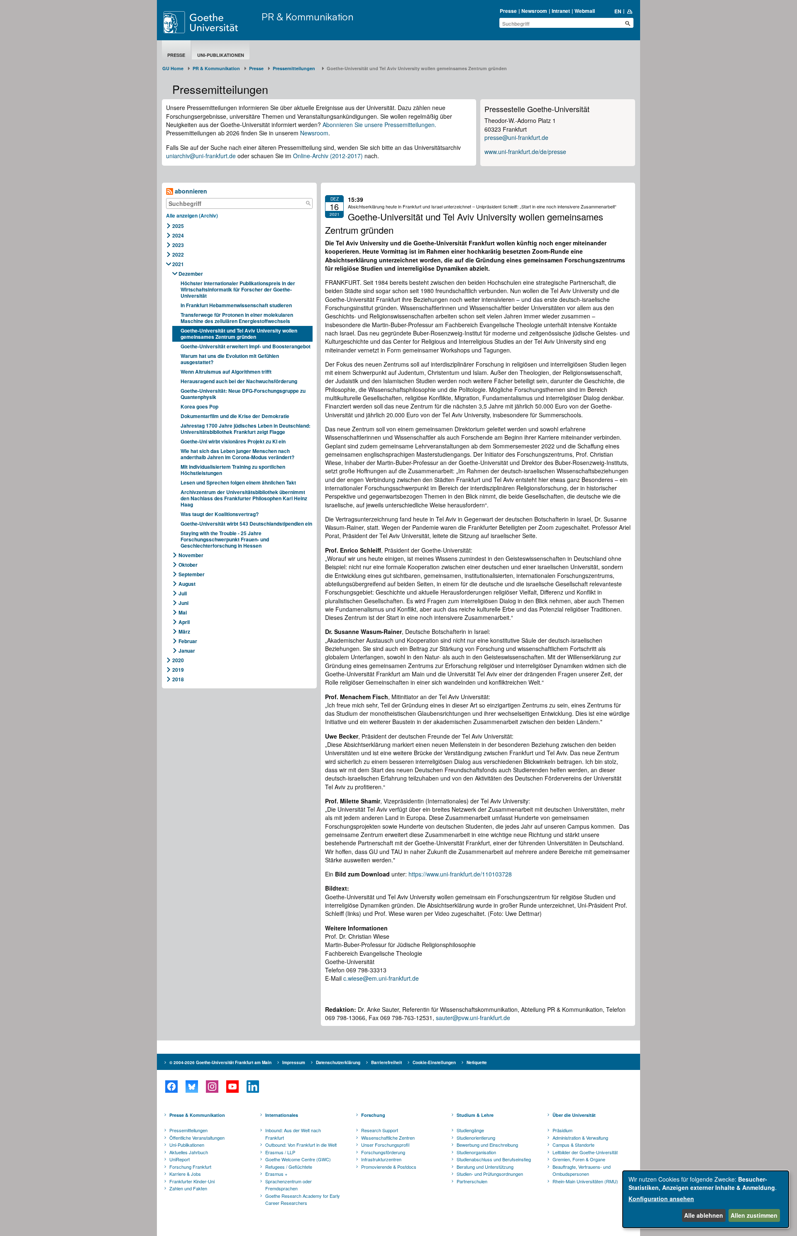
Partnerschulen (472, 1181)
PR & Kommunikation (308, 16)
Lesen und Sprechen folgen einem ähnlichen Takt (238, 482)
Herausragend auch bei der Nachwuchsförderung (239, 381)
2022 (178, 254)
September (191, 574)
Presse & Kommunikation (197, 1115)
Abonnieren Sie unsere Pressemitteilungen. (379, 124)
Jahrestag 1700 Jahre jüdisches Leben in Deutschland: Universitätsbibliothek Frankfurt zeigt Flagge (245, 429)
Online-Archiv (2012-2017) (328, 156)
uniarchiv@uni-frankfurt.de (201, 156)
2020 (178, 660)
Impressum (293, 1062)
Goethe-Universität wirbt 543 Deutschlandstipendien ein (246, 523)
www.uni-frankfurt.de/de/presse (525, 151)
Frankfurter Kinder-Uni (192, 1181)
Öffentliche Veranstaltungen (197, 1137)
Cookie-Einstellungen (434, 1062)
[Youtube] (232, 1086)
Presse (508, 11)
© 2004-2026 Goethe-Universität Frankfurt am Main (220, 1062)
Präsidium (562, 1130)
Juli (182, 593)
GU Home (172, 68)
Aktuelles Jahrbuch (188, 1152)
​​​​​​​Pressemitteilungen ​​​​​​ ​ (295, 68)
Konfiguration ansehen (661, 1198)
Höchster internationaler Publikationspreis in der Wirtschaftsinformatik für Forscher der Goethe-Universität (238, 289)
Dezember (190, 273)
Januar (186, 650)
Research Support (379, 1130)
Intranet (561, 11)
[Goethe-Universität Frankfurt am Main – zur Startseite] (210, 22)
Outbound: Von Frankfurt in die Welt (301, 1144)
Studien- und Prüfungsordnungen (490, 1173)
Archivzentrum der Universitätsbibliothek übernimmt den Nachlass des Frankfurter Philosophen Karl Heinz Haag (244, 498)
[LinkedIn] (252, 1086)
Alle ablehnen (703, 1215)
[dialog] (706, 1199)
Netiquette (477, 1062)
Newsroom (534, 11)
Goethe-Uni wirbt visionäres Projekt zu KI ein (233, 441)
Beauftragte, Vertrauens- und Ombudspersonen (582, 1170)
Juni (183, 603)
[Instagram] (212, 1086)
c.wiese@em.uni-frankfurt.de (381, 978)
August (187, 583)
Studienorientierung (476, 1137)
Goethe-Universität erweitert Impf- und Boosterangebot (245, 346)
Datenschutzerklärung (338, 1062)
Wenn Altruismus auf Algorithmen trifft (227, 371)
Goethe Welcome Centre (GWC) (298, 1159)
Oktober (188, 564)
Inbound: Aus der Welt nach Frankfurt (293, 1134)
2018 (178, 679)
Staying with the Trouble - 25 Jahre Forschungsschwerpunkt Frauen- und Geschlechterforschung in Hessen (225, 539)
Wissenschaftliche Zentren (388, 1137)
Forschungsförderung (383, 1152)
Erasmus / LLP (280, 1152)
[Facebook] (171, 1086)
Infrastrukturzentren (381, 1159)
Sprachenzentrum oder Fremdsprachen (288, 1185)
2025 (178, 226)
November (190, 555)
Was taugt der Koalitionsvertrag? (220, 514)
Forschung (373, 1115)
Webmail (585, 11)
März (184, 631)
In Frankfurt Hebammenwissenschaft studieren (236, 305)
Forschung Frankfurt (190, 1166)
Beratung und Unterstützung (485, 1166)
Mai (182, 612)
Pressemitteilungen (188, 1130)
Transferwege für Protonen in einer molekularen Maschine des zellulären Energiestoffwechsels (237, 318)
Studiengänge (470, 1130)
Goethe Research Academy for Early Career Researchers (302, 1199)
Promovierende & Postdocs (388, 1166)
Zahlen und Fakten (188, 1188)
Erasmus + (276, 1173)
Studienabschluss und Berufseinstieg (494, 1159)
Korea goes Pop (199, 406)
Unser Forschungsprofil (385, 1144)
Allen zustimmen (754, 1215)
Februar (187, 641)
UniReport (179, 1159)
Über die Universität (574, 1115)
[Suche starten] (627, 23)
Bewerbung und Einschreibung (487, 1144)
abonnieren (190, 191)
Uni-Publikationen (220, 55)
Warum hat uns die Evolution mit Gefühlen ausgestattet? (230, 359)
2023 (178, 245)
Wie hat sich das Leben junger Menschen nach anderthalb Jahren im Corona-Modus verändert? (238, 454)
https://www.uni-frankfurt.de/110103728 (460, 874)
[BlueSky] (191, 1086)
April (184, 622)
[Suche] (308, 203)
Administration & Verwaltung (580, 1137)
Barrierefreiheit (386, 1062)
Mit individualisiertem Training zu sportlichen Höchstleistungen (233, 470)
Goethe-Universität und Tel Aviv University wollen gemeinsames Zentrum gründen (239, 333)
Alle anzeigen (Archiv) (192, 215)
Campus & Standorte (573, 1144)
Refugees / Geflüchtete (288, 1166)
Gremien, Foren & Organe (579, 1159)
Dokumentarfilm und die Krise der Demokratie (235, 416)
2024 (178, 235)
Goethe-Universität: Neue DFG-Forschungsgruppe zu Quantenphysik (243, 394)
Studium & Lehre (475, 1115)
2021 (178, 264)
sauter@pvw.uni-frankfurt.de (473, 1017)
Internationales (281, 1115)
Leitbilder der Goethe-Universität (585, 1152)
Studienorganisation (476, 1152)
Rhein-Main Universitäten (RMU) (585, 1181)
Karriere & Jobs (185, 1173)
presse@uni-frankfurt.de (516, 137)
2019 (178, 669)
